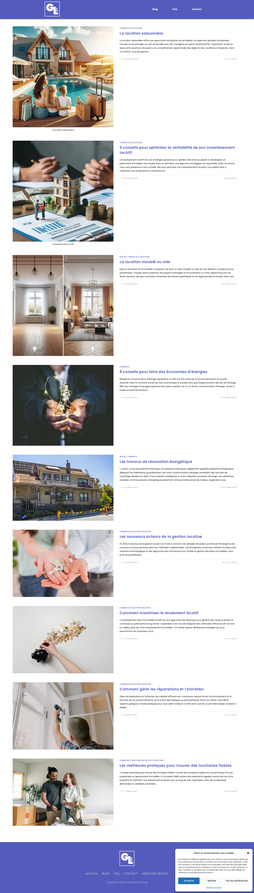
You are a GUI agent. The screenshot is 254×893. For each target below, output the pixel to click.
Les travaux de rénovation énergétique (156, 461)
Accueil (92, 874)
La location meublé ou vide (145, 261)
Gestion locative (141, 531)
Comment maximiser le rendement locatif (159, 612)
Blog (155, 9)
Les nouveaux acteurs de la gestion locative (161, 536)
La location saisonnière (141, 33)
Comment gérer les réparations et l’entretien (162, 689)
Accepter (189, 880)
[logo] (52, 9)
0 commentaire (130, 59)
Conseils (124, 28)
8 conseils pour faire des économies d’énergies (163, 371)
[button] (248, 853)
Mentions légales (214, 887)
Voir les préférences (237, 880)
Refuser (212, 880)
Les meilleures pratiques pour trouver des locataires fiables (176, 765)
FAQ (174, 9)
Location (137, 28)
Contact (197, 9)
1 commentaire (129, 715)
